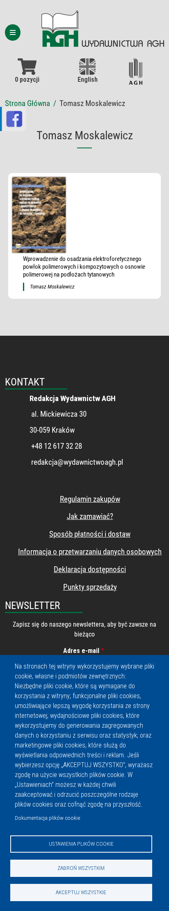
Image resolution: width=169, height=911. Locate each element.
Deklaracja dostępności (90, 569)
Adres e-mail (81, 651)
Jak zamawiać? (90, 516)
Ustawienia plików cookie (81, 843)
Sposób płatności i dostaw (89, 534)
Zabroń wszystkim (81, 868)
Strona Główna (27, 103)
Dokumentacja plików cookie (47, 817)
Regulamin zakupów (90, 499)
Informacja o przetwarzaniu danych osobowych (90, 551)
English (88, 79)
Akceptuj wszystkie (81, 892)
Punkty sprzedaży (90, 587)
